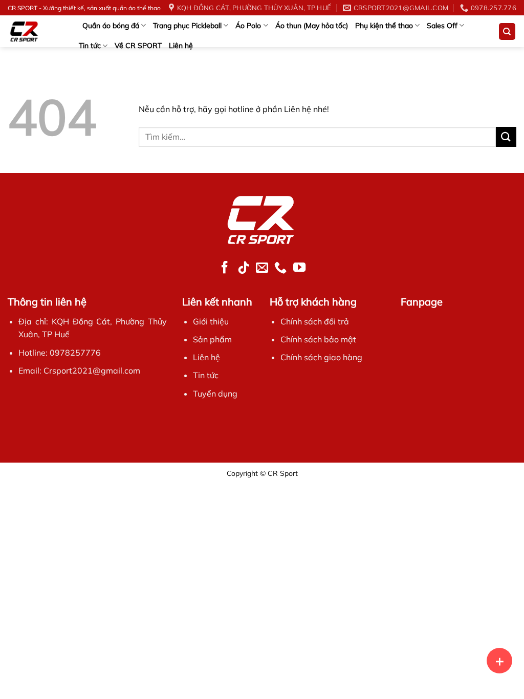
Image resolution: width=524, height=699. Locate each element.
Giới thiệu (211, 321)
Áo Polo (248, 25)
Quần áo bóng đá (110, 25)
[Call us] (280, 268)
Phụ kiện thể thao (384, 25)
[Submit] (506, 137)
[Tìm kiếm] (507, 31)
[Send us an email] (262, 268)
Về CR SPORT (138, 45)
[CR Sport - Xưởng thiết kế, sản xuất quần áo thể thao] (34, 31)
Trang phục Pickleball (187, 25)
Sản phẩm (212, 339)
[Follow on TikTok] (243, 268)
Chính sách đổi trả (314, 321)
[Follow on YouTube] (299, 268)
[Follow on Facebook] (225, 268)
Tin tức (90, 45)
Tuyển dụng (215, 393)
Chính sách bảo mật (318, 339)
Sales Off (442, 25)
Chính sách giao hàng (321, 357)
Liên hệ (181, 45)
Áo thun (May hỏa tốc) (311, 25)
